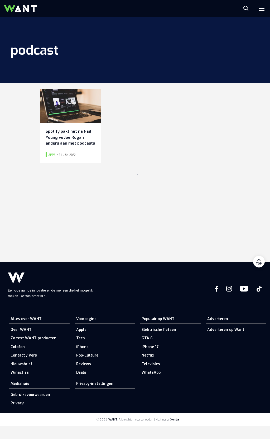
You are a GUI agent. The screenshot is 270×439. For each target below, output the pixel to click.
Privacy (17, 403)
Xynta (174, 420)
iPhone (82, 346)
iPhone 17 (150, 346)
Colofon (18, 346)
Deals (81, 372)
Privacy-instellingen (94, 383)
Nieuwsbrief (21, 364)
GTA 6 (147, 338)
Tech (80, 338)
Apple (81, 329)
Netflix (148, 355)
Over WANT (21, 329)
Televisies (151, 364)
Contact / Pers (24, 355)
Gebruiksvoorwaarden (30, 394)
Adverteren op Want (225, 329)
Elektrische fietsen (159, 329)
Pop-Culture (87, 355)
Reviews (83, 364)
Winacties (20, 372)
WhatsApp (151, 372)
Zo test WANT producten (33, 338)
